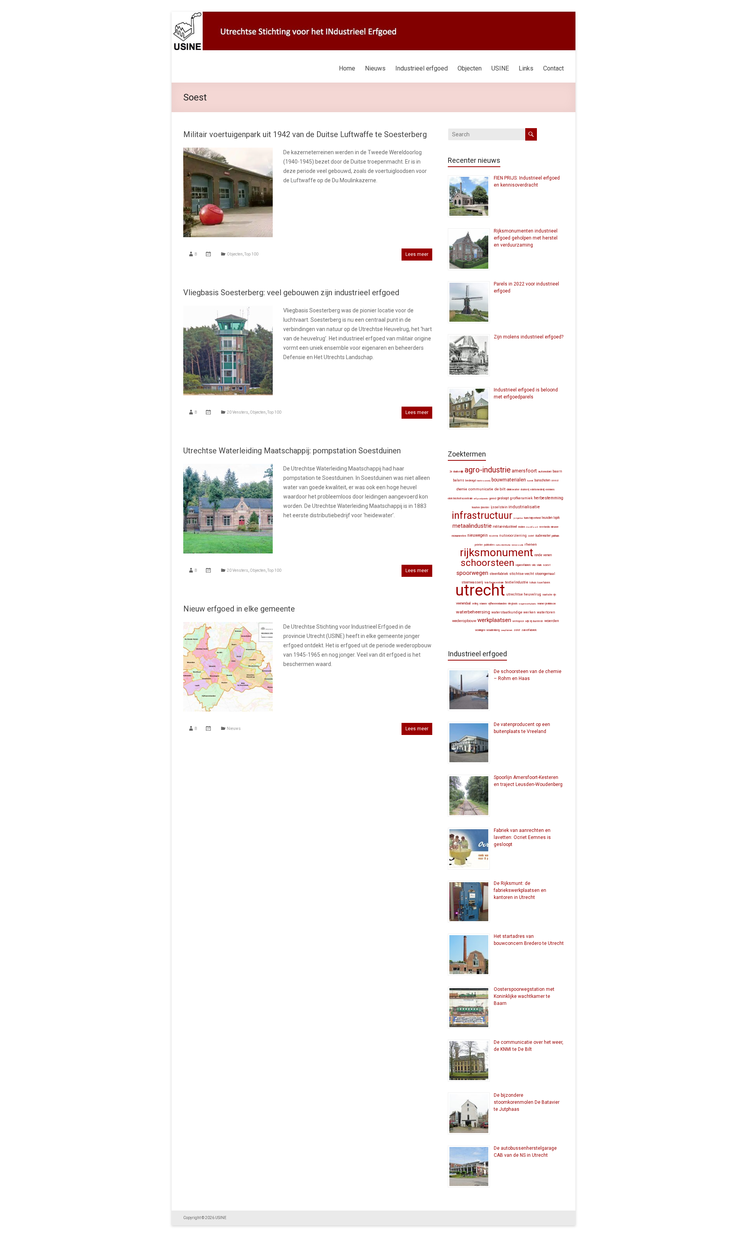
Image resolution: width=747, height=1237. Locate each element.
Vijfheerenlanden (497, 603)
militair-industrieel (505, 527)
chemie (461, 489)
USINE (500, 68)
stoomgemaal (545, 574)
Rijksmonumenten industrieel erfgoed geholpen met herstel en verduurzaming (526, 238)
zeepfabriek (506, 630)
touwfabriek (543, 582)
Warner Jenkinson (546, 603)
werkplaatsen (494, 620)
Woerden (551, 620)
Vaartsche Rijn (549, 594)
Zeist (517, 630)
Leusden (547, 518)
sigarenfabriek (523, 565)
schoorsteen (487, 562)
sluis (539, 565)
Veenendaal (463, 603)
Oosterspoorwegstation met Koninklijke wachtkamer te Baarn (524, 996)
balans (458, 480)
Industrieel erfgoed (421, 68)
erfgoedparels (481, 498)
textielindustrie (516, 582)
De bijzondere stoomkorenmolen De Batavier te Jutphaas (526, 1102)
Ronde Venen (543, 555)
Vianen (483, 603)
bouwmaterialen (508, 480)
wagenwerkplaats (527, 603)
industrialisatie (524, 506)
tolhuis (533, 582)
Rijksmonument (496, 552)
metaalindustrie (472, 525)
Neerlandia (544, 527)
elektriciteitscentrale (460, 498)
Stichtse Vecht (521, 573)
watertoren (546, 612)
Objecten (470, 68)
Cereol (554, 480)
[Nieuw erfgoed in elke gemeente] (228, 626)
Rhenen (530, 544)
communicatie (480, 489)
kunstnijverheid (532, 518)
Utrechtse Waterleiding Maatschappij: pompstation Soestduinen (292, 450)
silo (534, 565)
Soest (547, 565)
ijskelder (485, 507)
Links (526, 68)
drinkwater (513, 489)
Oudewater (543, 535)
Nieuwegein (477, 535)
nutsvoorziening (513, 535)
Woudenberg (493, 630)
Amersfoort (524, 471)
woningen (480, 630)
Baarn (557, 471)
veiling (475, 603)
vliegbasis (512, 603)
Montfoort (532, 526)
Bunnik (530, 480)
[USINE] (373, 15)
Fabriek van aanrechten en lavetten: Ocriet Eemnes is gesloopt (522, 837)
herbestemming (548, 497)
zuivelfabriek (529, 630)
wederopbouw (464, 620)
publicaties (489, 544)
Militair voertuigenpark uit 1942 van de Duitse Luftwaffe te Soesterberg (305, 134)
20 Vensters (237, 412)
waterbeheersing (473, 612)
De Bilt (499, 489)
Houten (476, 507)
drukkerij (525, 489)
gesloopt (503, 498)
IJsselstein (499, 507)
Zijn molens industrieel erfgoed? (528, 337)
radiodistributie (503, 544)
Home (347, 68)
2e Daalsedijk (456, 471)
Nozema (493, 535)
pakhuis (555, 535)
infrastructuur (482, 515)
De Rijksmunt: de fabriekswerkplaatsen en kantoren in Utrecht (520, 890)
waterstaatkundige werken (513, 612)
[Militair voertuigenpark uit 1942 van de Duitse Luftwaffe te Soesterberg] (228, 151)
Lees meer (416, 254)
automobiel (544, 471)
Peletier (479, 544)
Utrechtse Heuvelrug (523, 594)
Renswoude (517, 544)
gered (492, 498)
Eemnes (550, 489)
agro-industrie (487, 469)
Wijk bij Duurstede (534, 621)
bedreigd (470, 480)
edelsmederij (537, 489)
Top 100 (251, 254)
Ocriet (531, 535)
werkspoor (518, 621)
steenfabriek (498, 574)
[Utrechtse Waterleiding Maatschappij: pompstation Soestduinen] (228, 468)
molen (521, 527)
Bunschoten (542, 480)
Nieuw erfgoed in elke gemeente (239, 608)
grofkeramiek (521, 498)
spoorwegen (472, 572)
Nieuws (375, 68)
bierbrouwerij (483, 480)
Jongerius (518, 517)
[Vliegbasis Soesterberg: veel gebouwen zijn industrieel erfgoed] (228, 310)
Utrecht (480, 590)
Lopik (557, 518)
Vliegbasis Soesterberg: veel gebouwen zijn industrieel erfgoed (291, 292)
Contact (553, 68)
